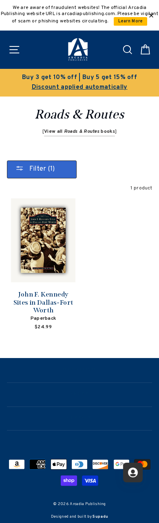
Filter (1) (41, 169)
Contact (79, 417)
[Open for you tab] (133, 472)
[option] (79, 82)
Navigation (79, 369)
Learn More (130, 21)
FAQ (80, 441)
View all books (79, 131)
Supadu (100, 516)
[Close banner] (151, 15)
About (79, 393)
